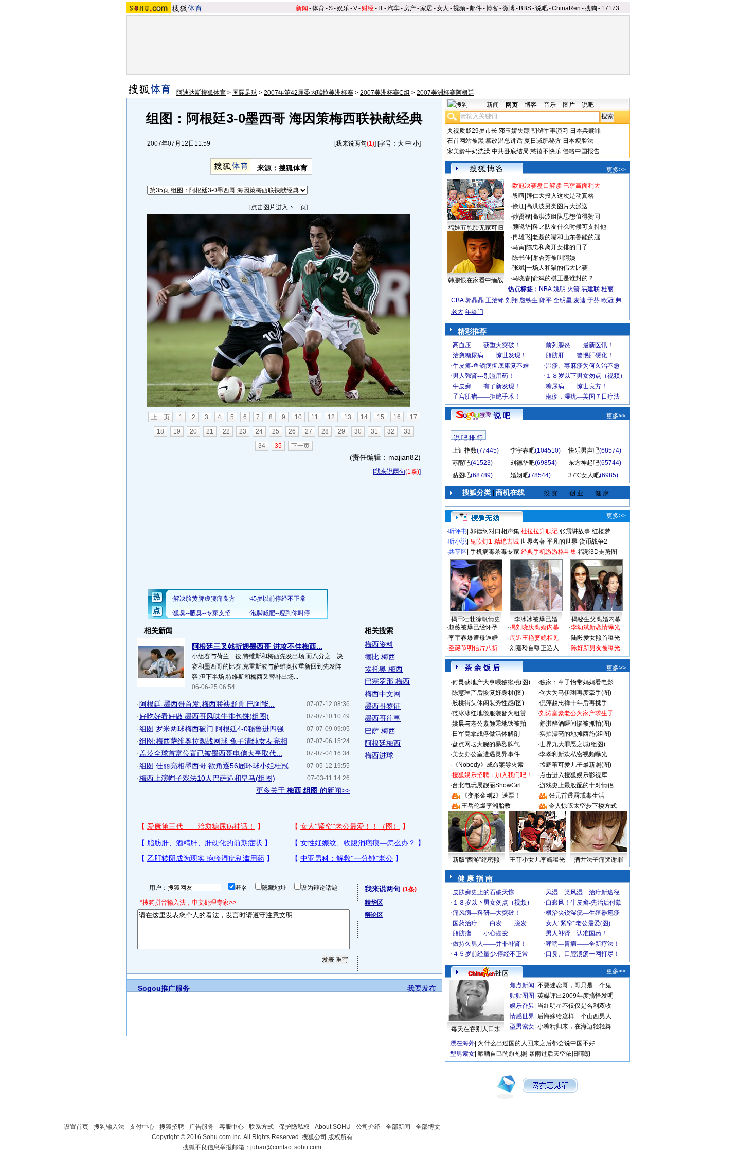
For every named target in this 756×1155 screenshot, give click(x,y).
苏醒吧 (461, 462)
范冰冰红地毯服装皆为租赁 (489, 713)
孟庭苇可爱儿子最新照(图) (575, 764)
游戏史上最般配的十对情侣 (576, 785)
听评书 (457, 531)
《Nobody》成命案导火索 (488, 764)
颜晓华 (521, 226)
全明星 (562, 300)
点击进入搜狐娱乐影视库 (573, 775)
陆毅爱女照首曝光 (595, 637)
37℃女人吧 (584, 475)
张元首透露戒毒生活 (576, 795)
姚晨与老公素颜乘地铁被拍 (489, 723)
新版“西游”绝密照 (476, 859)
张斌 (518, 268)
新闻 (302, 8)
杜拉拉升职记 (539, 531)
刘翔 (512, 300)
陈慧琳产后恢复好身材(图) (488, 692)
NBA (545, 289)
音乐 (550, 105)
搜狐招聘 (171, 1126)
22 (226, 431)
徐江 (518, 206)
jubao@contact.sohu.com (285, 1147)
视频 (459, 8)
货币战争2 (593, 541)
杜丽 (607, 289)
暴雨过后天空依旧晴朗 (559, 1053)
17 (413, 417)
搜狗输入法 (109, 1126)
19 (177, 431)
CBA (457, 300)
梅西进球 (379, 755)
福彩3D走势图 (597, 551)
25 (275, 431)
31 (374, 431)
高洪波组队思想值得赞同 (566, 216)
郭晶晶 (474, 300)
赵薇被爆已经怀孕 (473, 627)
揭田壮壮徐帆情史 (475, 619)
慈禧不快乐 (545, 151)
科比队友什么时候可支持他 (569, 226)
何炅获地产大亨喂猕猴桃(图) (491, 682)
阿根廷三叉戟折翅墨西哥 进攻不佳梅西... (257, 646)
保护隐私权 (294, 1126)
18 (160, 431)
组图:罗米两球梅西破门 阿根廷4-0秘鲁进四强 (211, 729)
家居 (426, 8)
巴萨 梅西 (380, 731)
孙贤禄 (521, 216)
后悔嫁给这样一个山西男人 (574, 1016)
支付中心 (142, 1126)
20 (193, 431)
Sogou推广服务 (164, 988)
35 (278, 445)
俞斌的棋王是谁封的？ (563, 278)
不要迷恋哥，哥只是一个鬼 (574, 985)
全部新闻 (398, 1126)
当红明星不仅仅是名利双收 (574, 1005)
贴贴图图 (522, 995)
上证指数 (464, 450)
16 (397, 417)
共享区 (457, 551)
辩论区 (374, 914)
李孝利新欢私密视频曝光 (573, 754)
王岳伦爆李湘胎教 (486, 805)
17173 (610, 8)
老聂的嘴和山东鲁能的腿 (566, 237)
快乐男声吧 (583, 450)
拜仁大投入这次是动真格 (560, 196)
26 (292, 431)
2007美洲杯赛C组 (385, 92)
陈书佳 (521, 257)
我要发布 (421, 988)
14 (364, 417)
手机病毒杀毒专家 (494, 551)
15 (380, 417)
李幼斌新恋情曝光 (595, 627)
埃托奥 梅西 (384, 669)
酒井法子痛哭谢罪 (598, 859)
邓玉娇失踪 (514, 130)
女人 (443, 8)
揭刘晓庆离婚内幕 (534, 627)
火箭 (573, 289)
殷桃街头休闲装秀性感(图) (488, 703)
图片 (569, 105)
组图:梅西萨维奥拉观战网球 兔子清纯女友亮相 (213, 741)
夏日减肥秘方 (542, 141)
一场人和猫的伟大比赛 (557, 268)
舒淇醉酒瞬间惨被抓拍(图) (575, 723)
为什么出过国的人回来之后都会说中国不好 (536, 1043)
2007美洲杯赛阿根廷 (445, 92)
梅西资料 (379, 644)
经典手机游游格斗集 (549, 551)
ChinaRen (566, 8)
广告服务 (201, 1126)
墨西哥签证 (383, 706)
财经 (368, 8)
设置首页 (76, 1126)
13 (347, 417)
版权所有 (340, 1137)
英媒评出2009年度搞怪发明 (575, 995)
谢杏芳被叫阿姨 (553, 257)
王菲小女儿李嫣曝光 (537, 859)
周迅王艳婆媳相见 (534, 637)
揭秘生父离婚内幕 (596, 619)
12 (331, 417)
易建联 (590, 289)
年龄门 (474, 311)
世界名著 (532, 541)
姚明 (559, 289)
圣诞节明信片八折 (473, 648)
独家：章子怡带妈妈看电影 (576, 682)
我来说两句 (351, 143)
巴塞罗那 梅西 (387, 681)
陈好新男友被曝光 (595, 648)
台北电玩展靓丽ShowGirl (486, 785)
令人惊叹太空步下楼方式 (583, 805)
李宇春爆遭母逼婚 (473, 637)
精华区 (374, 902)
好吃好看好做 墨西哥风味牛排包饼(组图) (204, 716)
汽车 (393, 8)
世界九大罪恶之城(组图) (572, 744)
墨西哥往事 (383, 718)
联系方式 (261, 1126)
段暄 (518, 196)
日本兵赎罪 (585, 130)
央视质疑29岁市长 (472, 130)
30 (358, 431)
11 (314, 417)
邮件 (476, 8)
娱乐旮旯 (522, 1005)
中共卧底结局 (510, 151)
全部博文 (428, 1126)
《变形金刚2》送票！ (490, 795)
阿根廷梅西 (383, 743)
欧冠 (607, 300)
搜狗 (591, 8)
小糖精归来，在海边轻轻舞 (574, 1026)
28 (325, 431)
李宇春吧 (522, 450)
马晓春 (521, 278)
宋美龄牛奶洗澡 (468, 151)
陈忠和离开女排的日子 (557, 247)
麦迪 (579, 300)
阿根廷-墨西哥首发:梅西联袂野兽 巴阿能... (207, 704)
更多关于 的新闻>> (303, 790)
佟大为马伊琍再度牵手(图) (575, 692)
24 (259, 431)
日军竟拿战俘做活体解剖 (486, 733)
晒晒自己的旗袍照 (502, 1053)
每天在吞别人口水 (475, 1029)
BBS (525, 8)
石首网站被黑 (465, 141)
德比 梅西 (380, 657)
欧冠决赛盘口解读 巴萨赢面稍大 (556, 185)
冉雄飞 (521, 237)
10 (298, 417)
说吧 (541, 8)
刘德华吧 (522, 462)
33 (407, 431)
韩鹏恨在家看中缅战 (475, 280)
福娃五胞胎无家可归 (475, 227)
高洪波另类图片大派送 (557, 206)
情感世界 (522, 1016)
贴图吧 (461, 475)
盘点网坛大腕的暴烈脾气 (486, 744)
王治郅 (494, 300)
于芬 (593, 300)
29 (341, 431)
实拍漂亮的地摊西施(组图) (575, 733)
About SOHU (333, 1126)
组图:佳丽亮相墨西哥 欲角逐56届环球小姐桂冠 (214, 766)
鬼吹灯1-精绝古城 (494, 541)
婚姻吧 (519, 475)
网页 (512, 105)
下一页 (300, 445)
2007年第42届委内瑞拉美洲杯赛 (308, 92)
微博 (508, 8)
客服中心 (231, 1126)
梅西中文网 (383, 694)
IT (380, 8)
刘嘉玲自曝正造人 (534, 648)
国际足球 (244, 92)
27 (308, 431)
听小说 (457, 541)
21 (209, 431)
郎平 (545, 300)
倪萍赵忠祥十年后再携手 (573, 703)
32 (390, 431)
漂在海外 (462, 1043)
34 (261, 445)
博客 (492, 8)
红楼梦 (601, 531)
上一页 (160, 417)
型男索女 (522, 1026)
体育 (318, 8)
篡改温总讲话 (504, 141)
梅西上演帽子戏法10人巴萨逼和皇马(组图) (207, 778)
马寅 (518, 247)
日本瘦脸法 (578, 141)
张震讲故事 (575, 531)
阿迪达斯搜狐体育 (201, 92)
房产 (410, 8)
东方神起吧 (583, 462)
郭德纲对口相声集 (494, 531)
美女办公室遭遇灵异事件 (486, 754)
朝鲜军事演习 (549, 130)
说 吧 (502, 415)
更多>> (616, 169)
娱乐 (343, 8)
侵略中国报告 (581, 151)
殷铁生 (528, 300)
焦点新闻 (522, 985)
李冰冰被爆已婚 (535, 619)
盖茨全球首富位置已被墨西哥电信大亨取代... (210, 753)
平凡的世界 (562, 541)
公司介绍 (368, 1126)
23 (242, 431)
